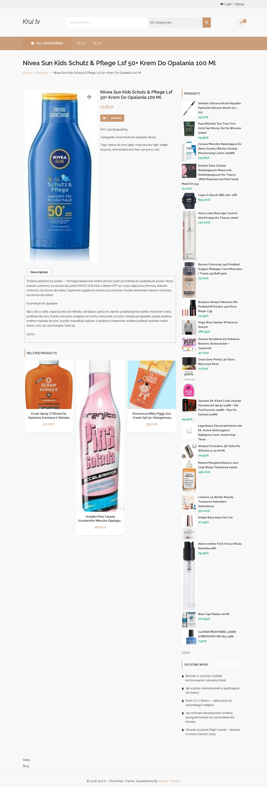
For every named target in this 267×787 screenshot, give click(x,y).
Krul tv (31, 21)
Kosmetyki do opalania (131, 137)
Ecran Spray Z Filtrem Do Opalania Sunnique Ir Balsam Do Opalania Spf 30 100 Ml (48, 418)
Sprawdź (115, 118)
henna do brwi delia (121, 145)
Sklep (81, 43)
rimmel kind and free (125, 149)
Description (39, 272)
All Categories (49, 43)
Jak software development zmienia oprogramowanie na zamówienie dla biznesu (209, 717)
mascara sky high (147, 145)
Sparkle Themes (169, 781)
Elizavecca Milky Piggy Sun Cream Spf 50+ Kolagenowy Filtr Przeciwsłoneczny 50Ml (151, 418)
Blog (97, 43)
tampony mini (150, 149)
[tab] (39, 272)
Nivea (152, 137)
